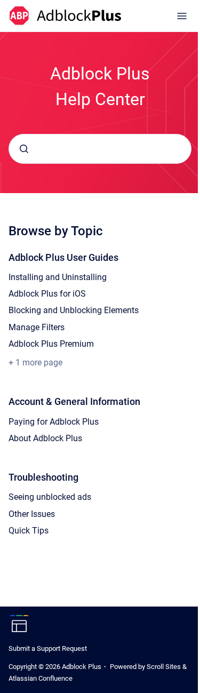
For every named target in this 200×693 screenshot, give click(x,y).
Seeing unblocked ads (50, 497)
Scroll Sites (164, 667)
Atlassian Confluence (41, 678)
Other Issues (32, 514)
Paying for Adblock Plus (54, 422)
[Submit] (24, 148)
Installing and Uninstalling (58, 277)
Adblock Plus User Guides (63, 257)
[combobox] (100, 148)
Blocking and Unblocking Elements (74, 310)
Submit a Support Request (48, 648)
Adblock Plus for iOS (47, 294)
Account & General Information (74, 401)
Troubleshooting (43, 477)
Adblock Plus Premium (51, 344)
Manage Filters (37, 327)
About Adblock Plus (45, 438)
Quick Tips (29, 530)
